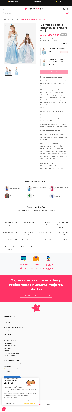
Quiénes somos (8, 325)
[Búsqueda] (67, 14)
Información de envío (10, 345)
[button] (4, 9)
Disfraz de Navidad (61, 239)
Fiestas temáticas (9, 374)
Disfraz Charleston (27, 247)
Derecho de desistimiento (11, 353)
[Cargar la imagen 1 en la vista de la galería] (8, 70)
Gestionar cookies (9, 355)
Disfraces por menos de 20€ (13, 363)
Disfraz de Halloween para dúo (44, 224)
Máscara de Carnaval (10, 239)
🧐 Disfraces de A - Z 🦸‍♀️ (12, 368)
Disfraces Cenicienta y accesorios (39, 188)
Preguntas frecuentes (10, 340)
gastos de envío (59, 38)
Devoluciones (8, 343)
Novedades (7, 371)
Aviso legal (7, 330)
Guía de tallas (8, 338)
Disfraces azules (15, 188)
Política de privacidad (10, 320)
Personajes (7, 366)
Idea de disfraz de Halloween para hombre (62, 225)
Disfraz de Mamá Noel (27, 241)
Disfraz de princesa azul (57, 48)
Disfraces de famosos (39, 195)
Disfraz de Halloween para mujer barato (10, 224)
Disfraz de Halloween (27, 222)
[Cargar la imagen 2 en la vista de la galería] (16, 70)
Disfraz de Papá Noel (44, 239)
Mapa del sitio (8, 322)
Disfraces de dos (15, 195)
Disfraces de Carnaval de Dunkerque (62, 188)
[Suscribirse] (50, 295)
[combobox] (36, 14)
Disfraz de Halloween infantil (10, 233)
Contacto (6, 350)
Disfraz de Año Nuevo (10, 248)
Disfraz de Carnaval (44, 232)
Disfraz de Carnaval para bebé (62, 233)
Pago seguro (7, 348)
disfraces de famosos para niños (61, 196)
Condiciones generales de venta (13, 327)
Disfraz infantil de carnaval (27, 233)
